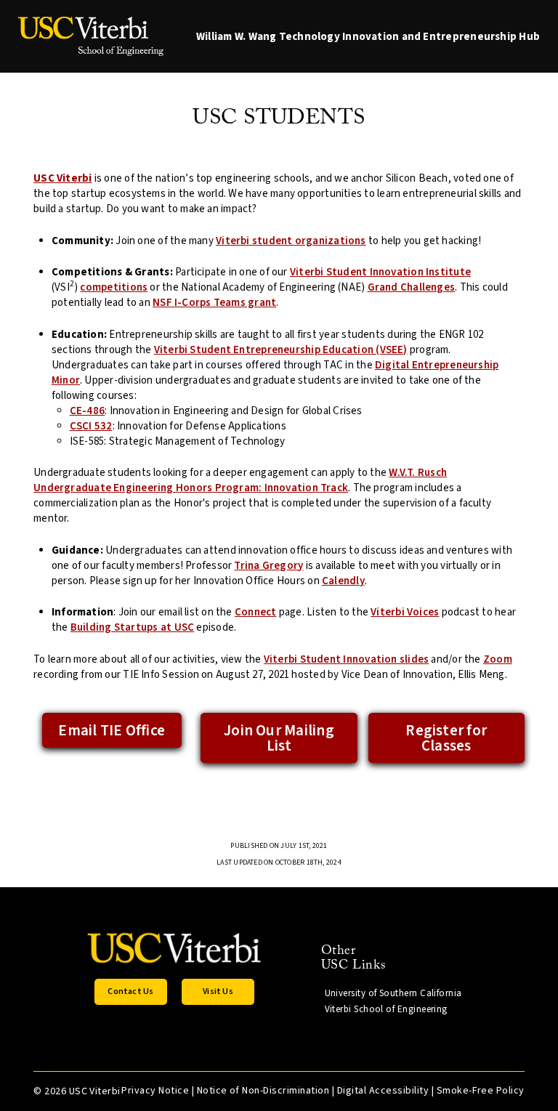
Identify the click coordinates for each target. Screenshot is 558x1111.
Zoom (497, 659)
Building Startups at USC (132, 627)
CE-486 (87, 411)
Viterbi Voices (405, 612)
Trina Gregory (268, 565)
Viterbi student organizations (291, 241)
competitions (113, 287)
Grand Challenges (412, 287)
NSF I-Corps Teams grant (214, 302)
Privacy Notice (155, 1090)
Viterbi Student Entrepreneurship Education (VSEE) (281, 349)
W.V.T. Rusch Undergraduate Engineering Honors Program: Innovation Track (240, 480)
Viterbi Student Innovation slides (346, 659)
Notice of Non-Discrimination (263, 1090)
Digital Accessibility (383, 1090)
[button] (130, 992)
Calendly (343, 581)
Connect (256, 612)
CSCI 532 (91, 426)
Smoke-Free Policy (481, 1090)
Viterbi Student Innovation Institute (380, 272)
